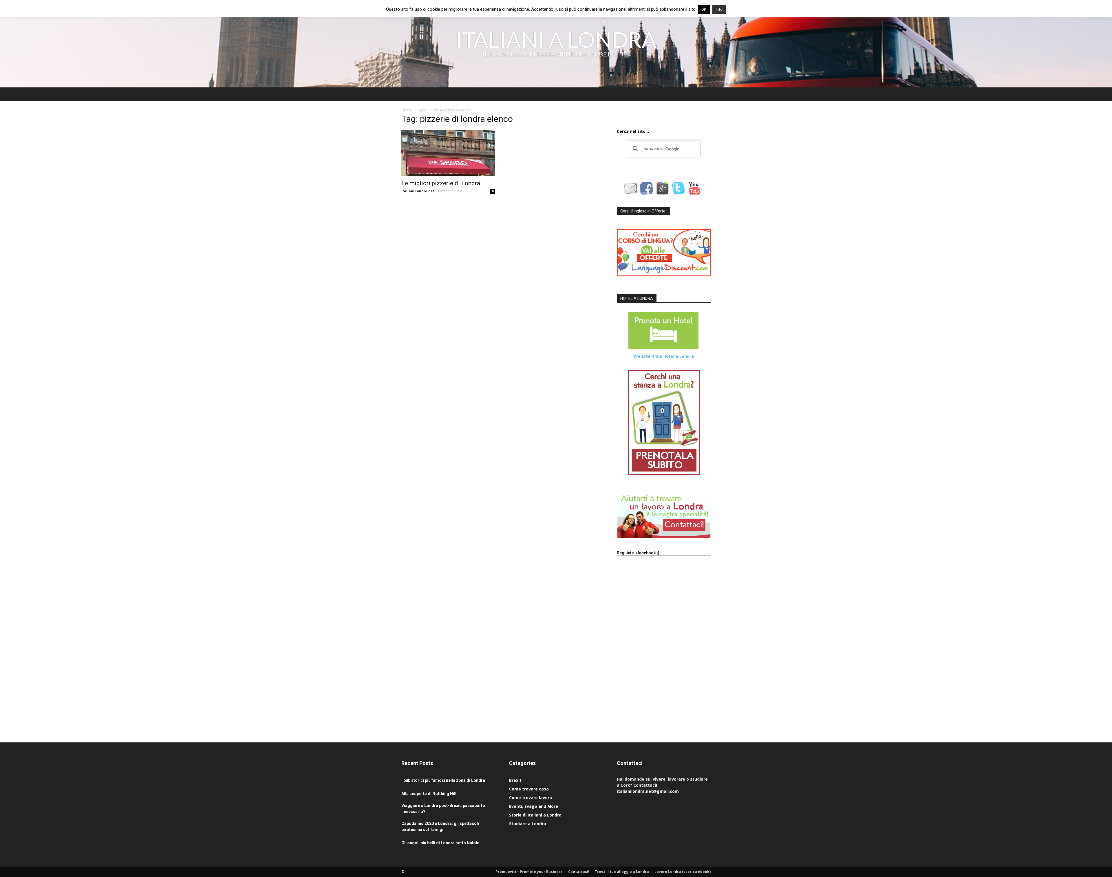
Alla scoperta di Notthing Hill (428, 793)
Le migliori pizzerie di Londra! (441, 183)
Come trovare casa (529, 789)
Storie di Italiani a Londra (535, 815)
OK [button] (703, 9)
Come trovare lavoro (530, 797)
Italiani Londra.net (417, 191)
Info (719, 9)
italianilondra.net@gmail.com (648, 791)
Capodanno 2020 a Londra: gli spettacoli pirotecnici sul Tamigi (440, 826)
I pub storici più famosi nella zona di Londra (443, 780)
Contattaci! (578, 871)
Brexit (515, 780)
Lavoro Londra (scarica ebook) (682, 871)
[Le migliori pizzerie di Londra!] (448, 153)
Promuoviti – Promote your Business (529, 871)
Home (406, 110)
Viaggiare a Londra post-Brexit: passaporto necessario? (443, 808)
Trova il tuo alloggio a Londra (622, 871)
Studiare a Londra (527, 823)
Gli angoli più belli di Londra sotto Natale (440, 843)
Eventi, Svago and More (533, 806)
